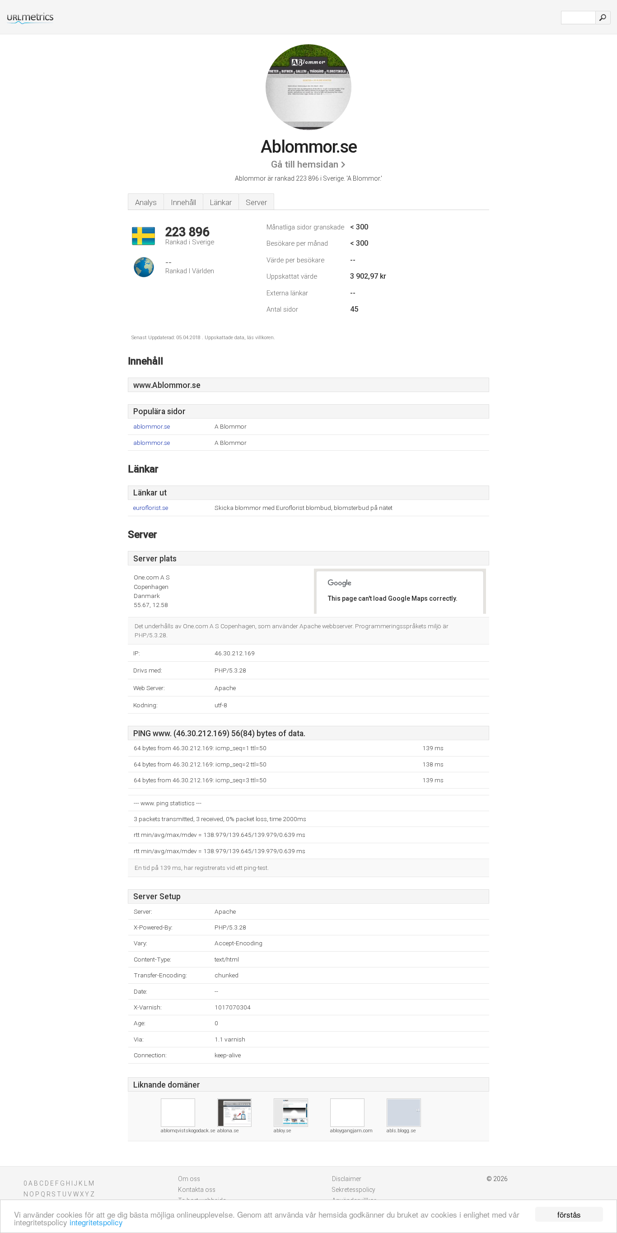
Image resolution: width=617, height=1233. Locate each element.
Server (256, 202)
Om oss (189, 1178)
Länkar (221, 202)
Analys (146, 202)
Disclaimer (346, 1178)
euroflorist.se (150, 507)
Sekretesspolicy (353, 1189)
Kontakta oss (196, 1189)
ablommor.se (151, 426)
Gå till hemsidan (304, 164)
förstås (569, 1214)
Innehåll (183, 202)
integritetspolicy (96, 1222)
